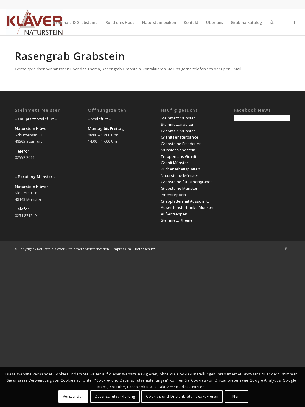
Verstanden (73, 396)
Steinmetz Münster (178, 118)
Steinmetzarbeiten (177, 124)
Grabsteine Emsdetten (181, 143)
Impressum (122, 249)
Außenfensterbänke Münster (187, 207)
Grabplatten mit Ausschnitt (185, 201)
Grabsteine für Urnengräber (186, 181)
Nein (236, 396)
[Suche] (272, 22)
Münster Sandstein (178, 150)
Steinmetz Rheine (177, 220)
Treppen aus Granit (178, 156)
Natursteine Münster (179, 175)
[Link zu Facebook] (294, 22)
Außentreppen (174, 214)
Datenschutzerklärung (115, 396)
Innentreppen (173, 194)
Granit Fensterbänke (179, 137)
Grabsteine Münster (179, 188)
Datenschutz (145, 249)
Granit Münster (174, 162)
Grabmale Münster (178, 130)
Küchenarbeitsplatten (180, 169)
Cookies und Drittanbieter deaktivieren (182, 396)
